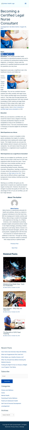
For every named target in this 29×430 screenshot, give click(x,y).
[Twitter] (7, 54)
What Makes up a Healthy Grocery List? (12, 357)
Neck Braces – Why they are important (12, 309)
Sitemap (22, 426)
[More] (13, 54)
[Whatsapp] (5, 54)
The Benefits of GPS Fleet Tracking (12, 333)
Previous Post (14, 243)
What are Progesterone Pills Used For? (12, 354)
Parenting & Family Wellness (9, 398)
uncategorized (5, 27)
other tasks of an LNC (15, 173)
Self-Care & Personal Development (11, 403)
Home (3, 392)
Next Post (14, 248)
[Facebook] (2, 54)
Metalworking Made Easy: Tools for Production (13, 284)
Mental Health (5, 395)
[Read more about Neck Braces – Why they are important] (14, 299)
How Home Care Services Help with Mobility (13, 351)
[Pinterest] (10, 54)
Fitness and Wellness (7, 390)
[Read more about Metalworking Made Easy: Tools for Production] (14, 269)
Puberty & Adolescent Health (9, 401)
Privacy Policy (15, 426)
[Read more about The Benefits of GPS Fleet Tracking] (14, 323)
